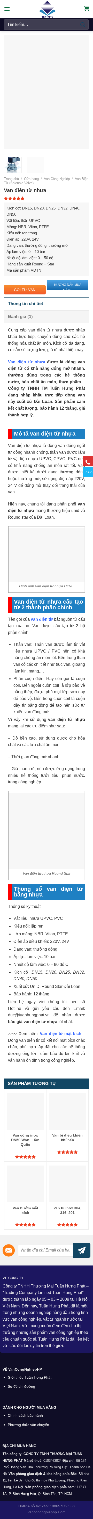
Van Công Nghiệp (57, 179)
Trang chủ (11, 179)
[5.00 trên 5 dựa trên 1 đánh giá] (46, 198)
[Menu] (7, 9)
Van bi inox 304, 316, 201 (67, 1210)
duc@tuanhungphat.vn (29, 1015)
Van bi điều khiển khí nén (67, 1137)
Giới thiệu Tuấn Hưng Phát (29, 1377)
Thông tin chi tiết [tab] (25, 303)
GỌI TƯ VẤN (24, 290)
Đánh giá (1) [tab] (20, 316)
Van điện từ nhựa (26, 362)
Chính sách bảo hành (25, 1415)
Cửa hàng (31, 179)
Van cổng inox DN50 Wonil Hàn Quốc (25, 1140)
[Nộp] (83, 24)
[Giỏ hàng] (86, 8)
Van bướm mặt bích (25, 1210)
